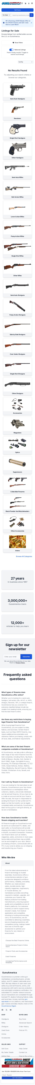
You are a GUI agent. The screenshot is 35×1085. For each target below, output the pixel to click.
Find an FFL (23, 1030)
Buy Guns (22, 1019)
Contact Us (23, 1052)
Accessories (5, 1038)
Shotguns (4, 1026)
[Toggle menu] (32, 3)
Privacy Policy (20, 662)
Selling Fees (5, 1056)
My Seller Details (7, 1052)
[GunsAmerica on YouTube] (11, 1010)
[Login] (29, 3)
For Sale (5, 15)
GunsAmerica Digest (8, 1006)
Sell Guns (17, 10)
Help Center (23, 1049)
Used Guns (5, 1030)
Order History (24, 1026)
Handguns (5, 1019)
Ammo (3, 1034)
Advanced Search (25, 1023)
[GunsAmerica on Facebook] (2, 1010)
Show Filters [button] (19, 42)
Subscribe (26, 657)
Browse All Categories (24, 556)
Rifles (3, 1023)
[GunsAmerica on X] (6, 1010)
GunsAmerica (9, 972)
